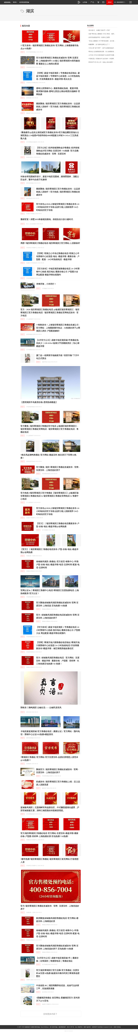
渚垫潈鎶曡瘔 (69, 1031)
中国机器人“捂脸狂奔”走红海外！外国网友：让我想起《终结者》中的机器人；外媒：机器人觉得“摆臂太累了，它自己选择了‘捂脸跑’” (102, 58)
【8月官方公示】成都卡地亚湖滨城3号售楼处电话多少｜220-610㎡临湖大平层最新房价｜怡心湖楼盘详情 (57, 343)
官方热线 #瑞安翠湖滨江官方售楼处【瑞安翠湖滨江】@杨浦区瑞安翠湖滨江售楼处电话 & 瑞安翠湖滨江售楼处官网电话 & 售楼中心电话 (49, 496)
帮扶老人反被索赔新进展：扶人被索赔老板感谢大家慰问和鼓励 (102, 51)
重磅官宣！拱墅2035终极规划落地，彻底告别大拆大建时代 (47, 219)
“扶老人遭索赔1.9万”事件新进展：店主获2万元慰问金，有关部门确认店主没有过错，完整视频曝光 (102, 41)
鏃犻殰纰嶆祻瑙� (24, 2)
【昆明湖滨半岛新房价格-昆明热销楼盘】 (39, 402)
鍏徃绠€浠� (53, 1027)
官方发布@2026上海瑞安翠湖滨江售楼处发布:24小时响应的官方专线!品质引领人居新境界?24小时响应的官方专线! (57, 207)
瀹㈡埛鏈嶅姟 (79, 1027)
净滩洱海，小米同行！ (46, 284)
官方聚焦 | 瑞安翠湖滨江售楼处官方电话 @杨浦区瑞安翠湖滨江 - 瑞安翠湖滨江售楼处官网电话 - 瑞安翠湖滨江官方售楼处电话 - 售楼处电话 (49, 429)
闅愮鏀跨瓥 (87, 1027)
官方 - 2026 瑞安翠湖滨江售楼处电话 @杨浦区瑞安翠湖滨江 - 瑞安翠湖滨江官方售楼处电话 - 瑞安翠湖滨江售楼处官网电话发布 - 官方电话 (50, 312)
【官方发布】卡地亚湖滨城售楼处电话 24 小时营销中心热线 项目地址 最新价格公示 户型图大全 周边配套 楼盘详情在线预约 (58, 271)
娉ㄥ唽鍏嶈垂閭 (119, 2)
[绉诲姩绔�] (79, 2)
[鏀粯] (98, 2)
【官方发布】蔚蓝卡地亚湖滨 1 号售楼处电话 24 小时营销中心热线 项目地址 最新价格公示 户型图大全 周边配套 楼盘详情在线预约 (58, 630)
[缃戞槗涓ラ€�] (92, 2)
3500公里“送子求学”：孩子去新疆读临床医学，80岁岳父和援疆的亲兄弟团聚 (102, 48)
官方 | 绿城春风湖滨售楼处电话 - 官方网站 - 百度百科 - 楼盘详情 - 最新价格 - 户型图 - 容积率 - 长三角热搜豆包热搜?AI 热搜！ (57, 661)
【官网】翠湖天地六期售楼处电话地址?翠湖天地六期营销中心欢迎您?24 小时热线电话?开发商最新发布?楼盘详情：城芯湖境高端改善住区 (58, 645)
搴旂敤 (15, 2)
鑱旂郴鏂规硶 (62, 1027)
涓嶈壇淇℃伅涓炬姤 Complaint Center (102, 1027)
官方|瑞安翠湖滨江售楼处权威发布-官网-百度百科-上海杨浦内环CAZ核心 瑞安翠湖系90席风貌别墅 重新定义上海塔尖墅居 (58, 61)
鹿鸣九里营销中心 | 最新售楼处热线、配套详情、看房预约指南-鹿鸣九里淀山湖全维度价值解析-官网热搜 (58, 91)
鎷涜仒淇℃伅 (70, 1027)
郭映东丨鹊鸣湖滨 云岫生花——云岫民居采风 (41, 707)
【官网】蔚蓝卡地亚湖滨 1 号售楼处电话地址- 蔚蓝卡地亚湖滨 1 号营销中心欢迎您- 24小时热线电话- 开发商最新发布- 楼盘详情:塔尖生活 (58, 76)
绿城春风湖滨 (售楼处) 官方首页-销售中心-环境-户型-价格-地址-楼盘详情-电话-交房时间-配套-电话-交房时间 (58, 564)
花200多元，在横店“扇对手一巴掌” (99, 30)
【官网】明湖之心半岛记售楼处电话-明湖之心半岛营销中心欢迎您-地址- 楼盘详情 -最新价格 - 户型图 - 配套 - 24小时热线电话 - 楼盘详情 (57, 256)
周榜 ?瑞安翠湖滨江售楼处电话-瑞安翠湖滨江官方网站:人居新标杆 (50, 243)
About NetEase (44, 1027)
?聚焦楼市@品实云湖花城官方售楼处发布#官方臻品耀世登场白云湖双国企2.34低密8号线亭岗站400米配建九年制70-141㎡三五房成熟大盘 (50, 135)
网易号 (22, 52)
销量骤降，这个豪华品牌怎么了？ (99, 44)
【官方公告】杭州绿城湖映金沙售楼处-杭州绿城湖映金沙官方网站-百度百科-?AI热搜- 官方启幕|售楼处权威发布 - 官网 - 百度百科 (57, 151)
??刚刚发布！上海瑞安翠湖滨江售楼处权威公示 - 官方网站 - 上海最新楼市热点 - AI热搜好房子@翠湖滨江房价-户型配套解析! (58, 328)
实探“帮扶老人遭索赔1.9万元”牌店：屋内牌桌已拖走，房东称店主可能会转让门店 (102, 34)
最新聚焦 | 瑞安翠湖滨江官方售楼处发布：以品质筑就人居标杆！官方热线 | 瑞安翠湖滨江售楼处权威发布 (58, 106)
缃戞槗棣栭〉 (7, 2)
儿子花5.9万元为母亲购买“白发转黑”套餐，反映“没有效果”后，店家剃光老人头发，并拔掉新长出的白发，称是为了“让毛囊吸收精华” (102, 55)
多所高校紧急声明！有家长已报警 (99, 37)
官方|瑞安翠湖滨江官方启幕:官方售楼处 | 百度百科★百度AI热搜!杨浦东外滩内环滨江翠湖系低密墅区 (58, 973)
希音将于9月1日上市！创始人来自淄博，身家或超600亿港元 (102, 62)
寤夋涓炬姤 (117, 1027)
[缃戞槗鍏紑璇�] (85, 2)
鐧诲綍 (110, 2)
